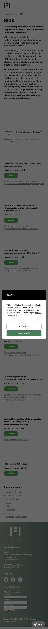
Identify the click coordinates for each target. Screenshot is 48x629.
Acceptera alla (24, 333)
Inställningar (24, 327)
